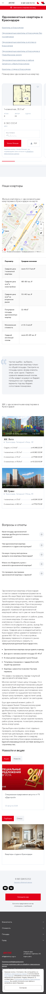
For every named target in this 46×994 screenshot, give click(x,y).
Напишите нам (23, 897)
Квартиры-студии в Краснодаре (16, 69)
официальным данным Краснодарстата (19, 643)
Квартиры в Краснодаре (13, 27)
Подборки (8, 818)
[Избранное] (42, 2)
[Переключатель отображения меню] (3, 3)
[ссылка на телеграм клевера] (28, 888)
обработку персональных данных (15, 974)
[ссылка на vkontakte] (11, 888)
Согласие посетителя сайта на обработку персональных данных (21, 965)
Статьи (19, 818)
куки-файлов (8, 975)
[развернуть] (41, 534)
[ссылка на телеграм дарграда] (22, 888)
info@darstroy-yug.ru (9, 956)
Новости (17, 759)
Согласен (23, 988)
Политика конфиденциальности (13, 962)
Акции (6, 759)
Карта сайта (27, 956)
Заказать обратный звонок (23, 882)
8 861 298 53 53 (28, 3)
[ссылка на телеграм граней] (34, 888)
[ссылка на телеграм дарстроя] (17, 888)
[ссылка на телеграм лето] (40, 888)
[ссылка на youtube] (5, 888)
